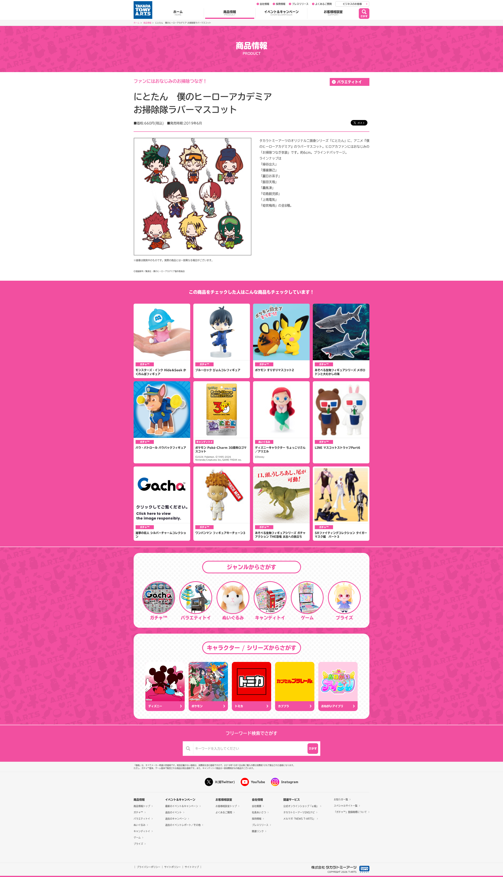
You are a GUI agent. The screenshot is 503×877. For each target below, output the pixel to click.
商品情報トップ (142, 806)
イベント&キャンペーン (281, 13)
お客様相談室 (333, 13)
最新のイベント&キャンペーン (181, 806)
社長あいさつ (259, 812)
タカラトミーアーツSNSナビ (299, 812)
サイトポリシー (172, 867)
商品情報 (229, 13)
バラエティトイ (349, 82)
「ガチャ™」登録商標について (350, 812)
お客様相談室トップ (226, 806)
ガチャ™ (138, 812)
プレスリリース (300, 4)
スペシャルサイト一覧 (345, 806)
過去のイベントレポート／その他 (183, 825)
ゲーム (137, 837)
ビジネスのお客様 (352, 4)
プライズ (138, 844)
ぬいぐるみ (139, 825)
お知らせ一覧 (341, 799)
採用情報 (280, 4)
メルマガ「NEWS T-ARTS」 (299, 818)
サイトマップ (192, 867)
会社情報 (264, 4)
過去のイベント (173, 812)
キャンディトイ (142, 831)
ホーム (178, 13)
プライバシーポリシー (148, 867)
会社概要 (256, 806)
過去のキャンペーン (175, 818)
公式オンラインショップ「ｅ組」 (301, 806)
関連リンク (258, 831)
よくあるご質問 (323, 4)
